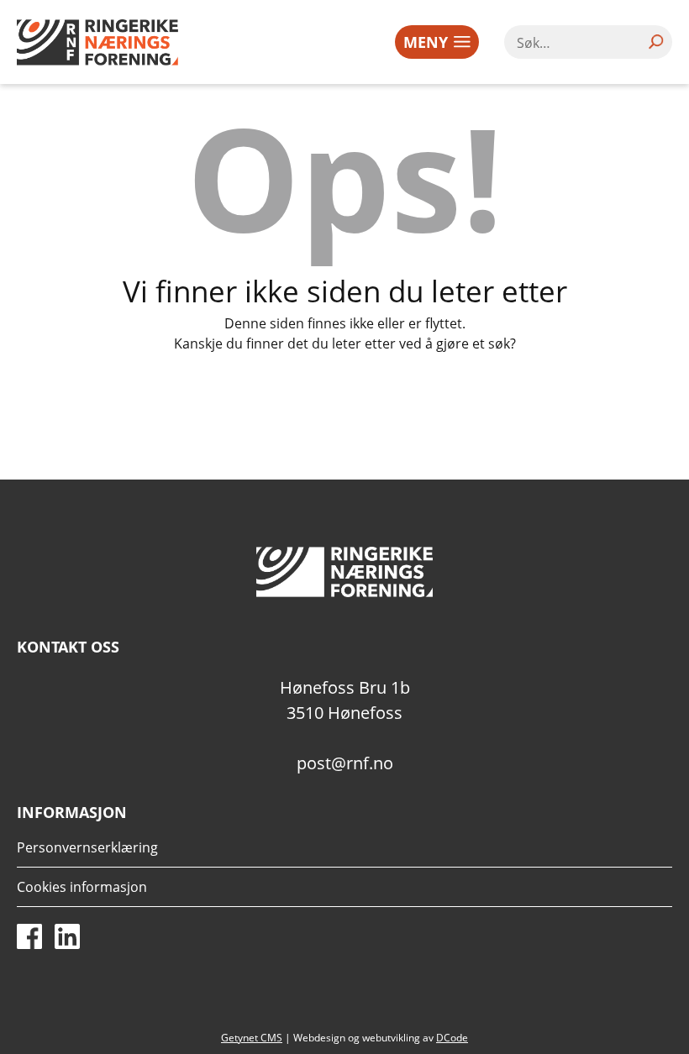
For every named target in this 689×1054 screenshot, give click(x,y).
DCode (452, 1037)
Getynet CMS (251, 1037)
